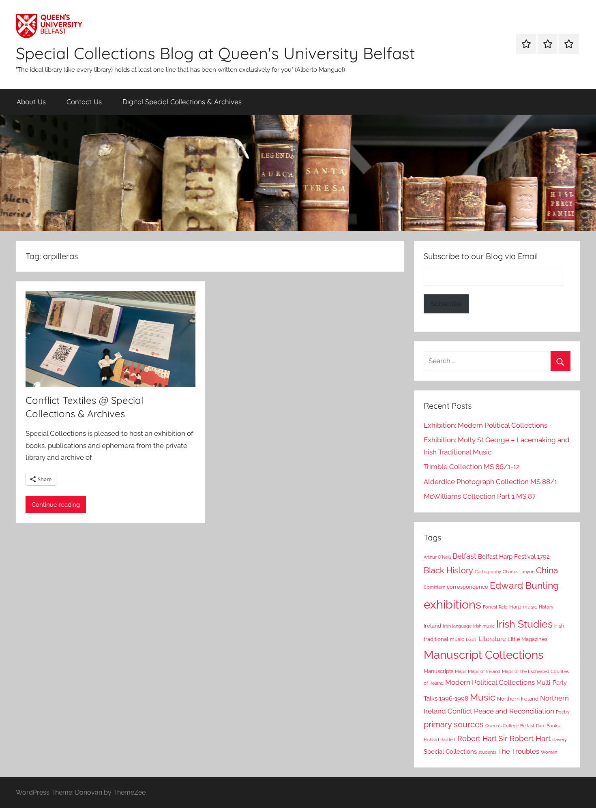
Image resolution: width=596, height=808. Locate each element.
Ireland (432, 626)
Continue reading (56, 504)
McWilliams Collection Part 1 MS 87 (480, 496)
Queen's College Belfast (509, 725)
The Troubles (518, 751)
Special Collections (450, 751)
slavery (559, 739)
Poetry (563, 711)
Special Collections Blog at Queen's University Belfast (215, 53)
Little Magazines (527, 639)
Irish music (484, 626)
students (487, 752)
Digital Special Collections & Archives (182, 101)
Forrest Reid (495, 606)
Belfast (464, 556)
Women (549, 752)
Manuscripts (438, 671)
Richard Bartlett (440, 739)
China (547, 570)
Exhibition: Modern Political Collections (485, 425)
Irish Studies (524, 624)
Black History (448, 570)
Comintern (434, 587)
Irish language (457, 626)
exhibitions (452, 604)
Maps (460, 671)
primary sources (454, 724)
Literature (492, 639)
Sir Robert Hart (524, 738)
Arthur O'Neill (437, 557)
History (546, 606)
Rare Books (548, 725)
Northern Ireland (517, 699)
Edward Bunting (524, 585)
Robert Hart (477, 738)
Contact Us (84, 101)
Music (482, 697)
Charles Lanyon (518, 571)
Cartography (488, 571)
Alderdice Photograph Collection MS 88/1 (490, 482)
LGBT (471, 639)
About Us (31, 101)
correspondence (467, 587)
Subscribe (446, 304)
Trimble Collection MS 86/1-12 (472, 467)
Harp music (523, 607)
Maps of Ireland (484, 671)
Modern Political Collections (490, 682)
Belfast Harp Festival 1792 (514, 556)
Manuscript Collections (484, 655)
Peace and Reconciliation (514, 711)
